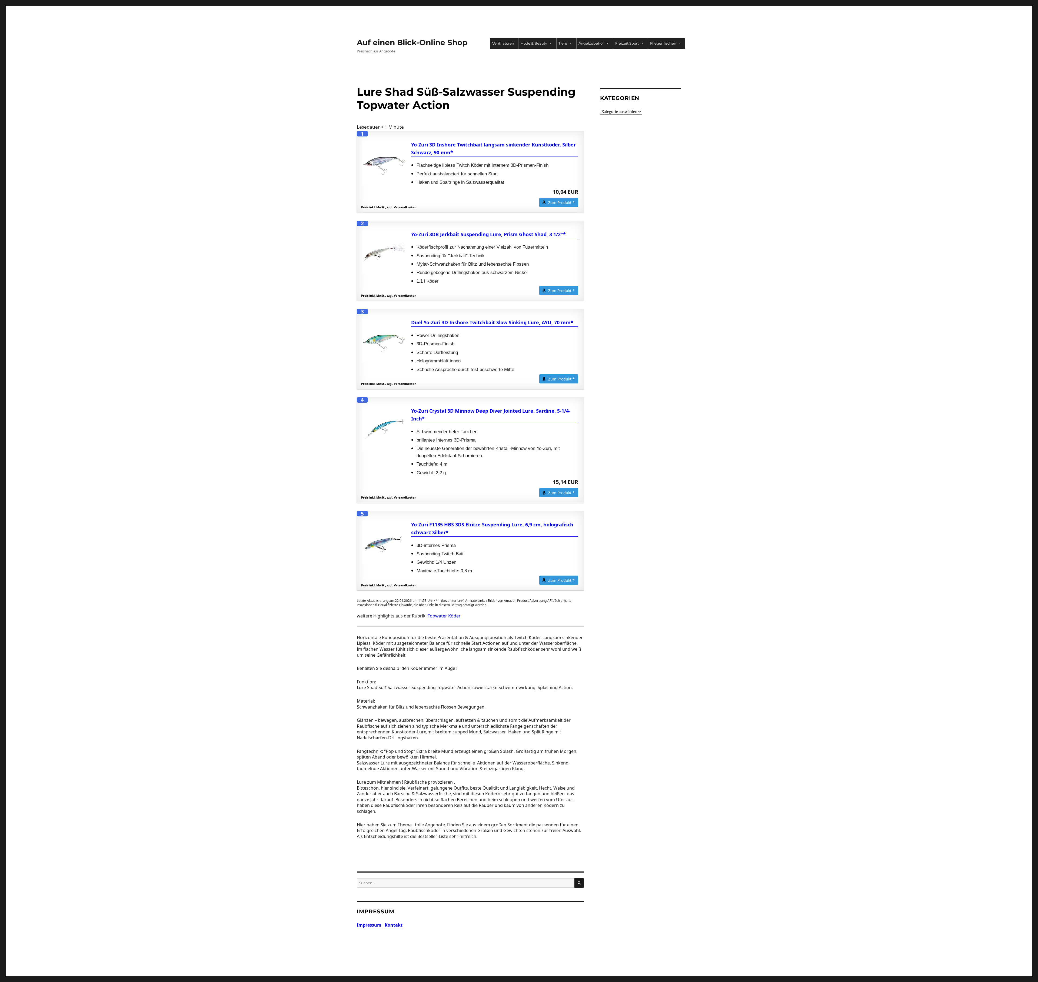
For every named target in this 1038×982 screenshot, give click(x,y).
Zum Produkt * (561, 202)
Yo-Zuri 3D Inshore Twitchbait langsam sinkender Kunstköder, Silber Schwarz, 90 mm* (493, 148)
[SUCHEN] (579, 883)
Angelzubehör (591, 43)
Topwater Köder (444, 616)
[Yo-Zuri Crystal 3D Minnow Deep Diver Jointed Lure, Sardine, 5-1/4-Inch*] (384, 428)
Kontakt (393, 925)
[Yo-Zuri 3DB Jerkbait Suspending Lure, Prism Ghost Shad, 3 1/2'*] (384, 252)
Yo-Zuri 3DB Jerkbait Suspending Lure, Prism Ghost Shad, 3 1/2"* (488, 234)
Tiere (562, 43)
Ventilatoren (503, 43)
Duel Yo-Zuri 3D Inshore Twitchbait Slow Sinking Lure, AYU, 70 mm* (492, 322)
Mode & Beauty (533, 43)
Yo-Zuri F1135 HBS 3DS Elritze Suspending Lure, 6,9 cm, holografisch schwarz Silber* (492, 528)
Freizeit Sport (627, 43)
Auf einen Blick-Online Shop (412, 42)
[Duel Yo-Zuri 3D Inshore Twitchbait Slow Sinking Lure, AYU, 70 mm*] (384, 340)
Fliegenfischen (663, 43)
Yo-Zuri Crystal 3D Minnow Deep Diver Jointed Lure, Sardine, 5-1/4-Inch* (490, 415)
